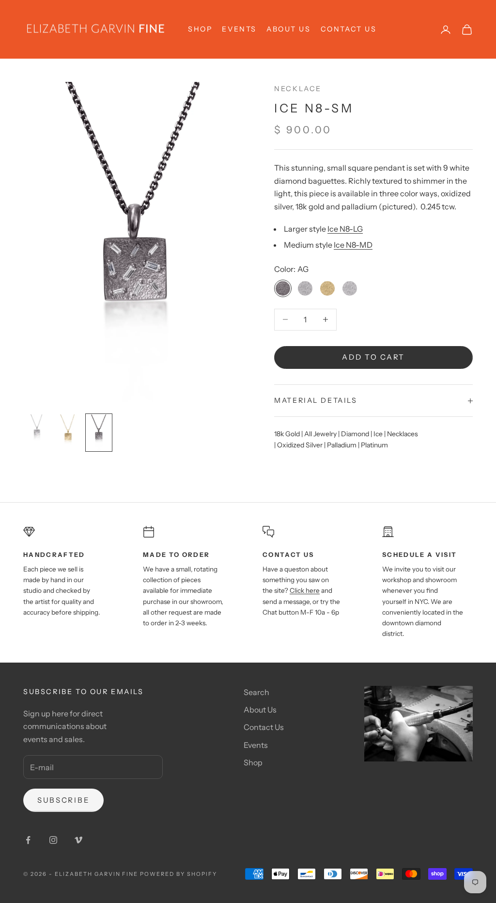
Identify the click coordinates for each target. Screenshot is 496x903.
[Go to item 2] (67, 432)
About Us (288, 29)
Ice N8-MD (353, 245)
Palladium (341, 445)
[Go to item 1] (36, 431)
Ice (378, 433)
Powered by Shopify (178, 874)
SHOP (200, 29)
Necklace (298, 88)
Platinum (374, 445)
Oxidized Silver (300, 445)
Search (256, 692)
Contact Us (349, 29)
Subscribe (63, 800)
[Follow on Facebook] (28, 840)
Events (239, 29)
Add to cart (373, 357)
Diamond (355, 433)
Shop (253, 762)
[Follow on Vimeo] (78, 840)
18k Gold (287, 433)
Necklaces (402, 433)
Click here (305, 590)
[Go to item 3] (98, 432)
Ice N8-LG (345, 229)
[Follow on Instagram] (53, 840)
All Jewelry (320, 433)
